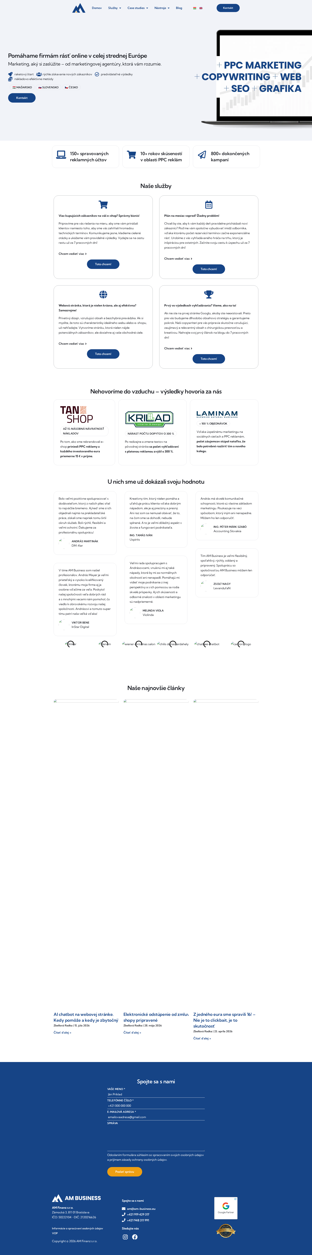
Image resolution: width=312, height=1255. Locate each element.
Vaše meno (116, 1089)
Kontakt (228, 7)
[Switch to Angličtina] (201, 8)
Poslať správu (124, 1172)
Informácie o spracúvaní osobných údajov (77, 1228)
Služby (113, 8)
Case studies (136, 8)
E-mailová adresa (121, 1111)
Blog (179, 8)
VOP (55, 1233)
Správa (112, 1123)
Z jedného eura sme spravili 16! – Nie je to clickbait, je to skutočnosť (224, 1020)
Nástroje (160, 8)
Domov (97, 8)
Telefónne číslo (120, 1100)
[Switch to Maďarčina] (195, 8)
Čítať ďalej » (62, 1032)
